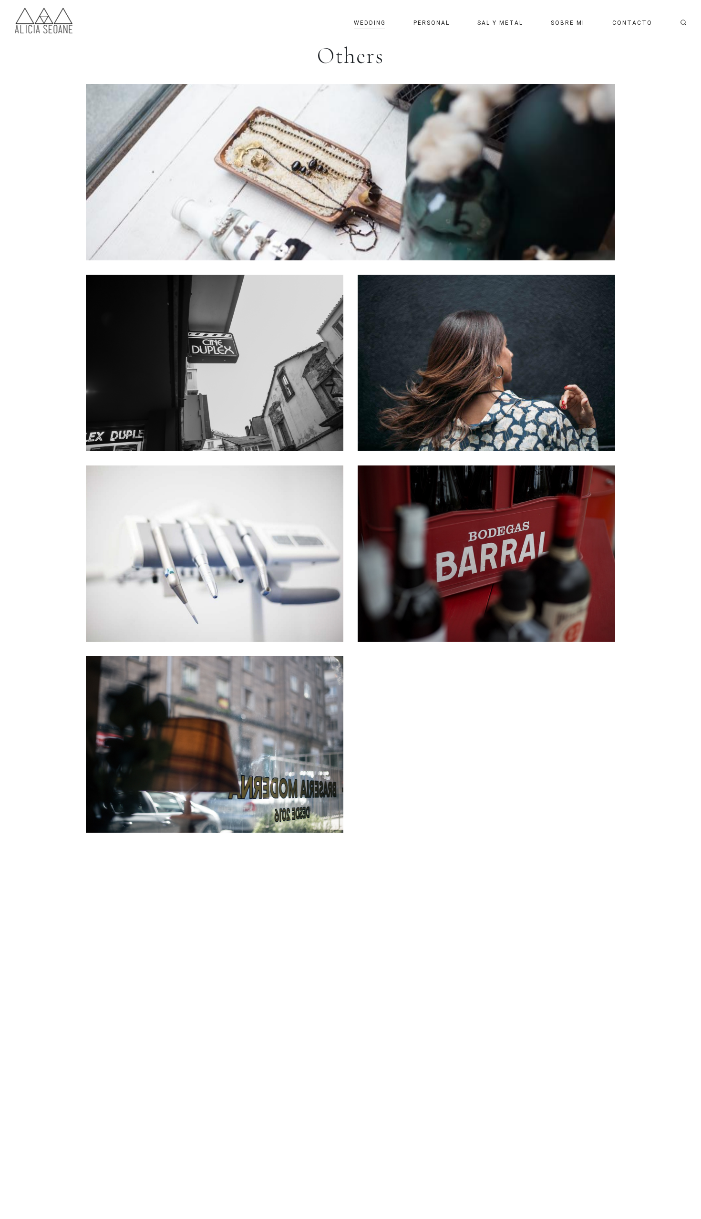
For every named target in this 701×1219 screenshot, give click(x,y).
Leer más (350, 172)
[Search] (683, 22)
